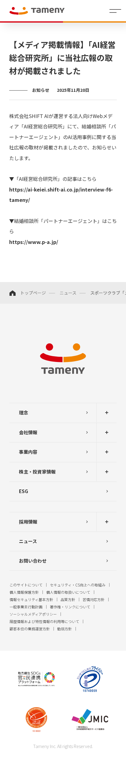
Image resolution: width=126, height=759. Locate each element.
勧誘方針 (64, 628)
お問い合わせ (32, 560)
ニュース (68, 293)
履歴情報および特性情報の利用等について (44, 621)
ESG (23, 491)
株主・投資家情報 (37, 471)
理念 (23, 412)
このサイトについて (26, 584)
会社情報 (28, 432)
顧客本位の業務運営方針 (29, 628)
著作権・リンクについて (70, 606)
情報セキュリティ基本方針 (31, 599)
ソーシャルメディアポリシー (33, 614)
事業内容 (28, 452)
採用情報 (28, 521)
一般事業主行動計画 (26, 606)
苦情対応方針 (94, 599)
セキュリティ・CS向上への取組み (78, 584)
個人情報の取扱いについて (68, 592)
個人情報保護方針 (24, 592)
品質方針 (68, 599)
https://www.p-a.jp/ (33, 241)
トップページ (33, 293)
